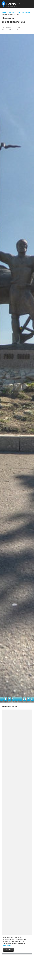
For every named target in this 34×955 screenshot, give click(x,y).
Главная (4, 12)
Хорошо (8, 950)
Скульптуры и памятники (23, 12)
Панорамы (11, 12)
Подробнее (7, 945)
